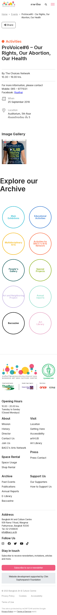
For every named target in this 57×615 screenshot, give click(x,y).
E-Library (7, 496)
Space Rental (11, 457)
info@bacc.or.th (9, 532)
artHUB (34, 438)
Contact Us (8, 438)
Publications (8, 486)
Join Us (6, 443)
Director (6, 433)
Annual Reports (10, 491)
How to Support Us (41, 486)
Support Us (38, 476)
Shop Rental (8, 467)
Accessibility (37, 433)
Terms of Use (8, 602)
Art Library (36, 443)
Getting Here (37, 428)
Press (34, 452)
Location (35, 424)
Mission (6, 424)
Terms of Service (24, 611)
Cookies (23, 596)
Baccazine (7, 500)
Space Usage (9, 462)
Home (4, 14)
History (6, 428)
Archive (7, 476)
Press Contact (38, 457)
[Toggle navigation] (53, 4)
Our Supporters (38, 481)
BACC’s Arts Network (14, 447)
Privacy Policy (8, 596)
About (6, 418)
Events (14, 14)
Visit (33, 418)
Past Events (8, 481)
